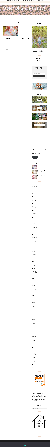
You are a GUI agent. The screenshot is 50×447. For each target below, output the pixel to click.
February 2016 (34, 302)
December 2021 (34, 213)
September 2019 (34, 244)
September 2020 (34, 230)
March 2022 (34, 210)
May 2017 (33, 281)
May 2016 (33, 298)
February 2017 (34, 285)
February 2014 (34, 336)
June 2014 (33, 330)
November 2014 (34, 323)
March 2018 (34, 267)
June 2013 (33, 347)
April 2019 (33, 248)
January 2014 (34, 337)
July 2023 (33, 202)
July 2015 (33, 312)
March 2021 (34, 221)
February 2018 (34, 268)
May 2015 (33, 315)
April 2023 (33, 206)
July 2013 (33, 346)
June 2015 (33, 313)
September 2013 (34, 343)
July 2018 (33, 261)
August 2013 (34, 344)
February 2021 (34, 223)
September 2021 (34, 214)
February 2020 (34, 237)
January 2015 (34, 320)
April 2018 (33, 265)
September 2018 (34, 258)
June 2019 (33, 245)
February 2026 (34, 186)
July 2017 (33, 278)
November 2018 (34, 255)
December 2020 (34, 226)
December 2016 (34, 288)
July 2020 (33, 233)
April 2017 (33, 282)
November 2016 (34, 289)
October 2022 (34, 207)
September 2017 (34, 275)
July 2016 (33, 295)
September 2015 (34, 309)
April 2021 (33, 220)
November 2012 (34, 357)
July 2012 (33, 363)
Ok (25, 445)
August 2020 (34, 231)
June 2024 (33, 196)
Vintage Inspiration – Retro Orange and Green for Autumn (41, 171)
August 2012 (34, 361)
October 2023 (34, 200)
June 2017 (33, 279)
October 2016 (34, 291)
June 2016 (33, 296)
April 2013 (33, 350)
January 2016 (34, 303)
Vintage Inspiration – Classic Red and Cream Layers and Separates (42, 177)
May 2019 (33, 247)
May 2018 (33, 264)
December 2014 (34, 322)
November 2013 (34, 340)
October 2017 (34, 274)
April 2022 (33, 209)
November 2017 (34, 272)
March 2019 (34, 250)
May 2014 (33, 332)
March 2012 (34, 368)
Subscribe (35, 157)
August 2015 (34, 310)
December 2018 (34, 254)
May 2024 (33, 197)
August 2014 (34, 327)
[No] (48, 444)
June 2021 (33, 217)
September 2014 (34, 326)
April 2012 (33, 367)
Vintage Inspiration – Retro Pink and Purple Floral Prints (42, 166)
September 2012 (34, 360)
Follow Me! (39, 136)
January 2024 (34, 199)
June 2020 (33, 234)
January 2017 (34, 286)
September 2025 (34, 189)
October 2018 (34, 257)
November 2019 (34, 241)
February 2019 (34, 251)
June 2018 (33, 262)
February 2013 (34, 353)
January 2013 (34, 354)
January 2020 (34, 238)
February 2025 (34, 193)
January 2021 (34, 224)
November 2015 (34, 306)
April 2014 (33, 333)
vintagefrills (9, 38)
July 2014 (33, 329)
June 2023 (33, 203)
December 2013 (34, 339)
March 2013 (34, 351)
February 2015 (34, 319)
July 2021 (33, 216)
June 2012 (33, 364)
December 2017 (34, 271)
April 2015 (33, 316)
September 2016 (34, 292)
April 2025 (33, 190)
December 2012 (34, 356)
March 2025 (34, 192)
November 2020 (34, 227)
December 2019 (34, 240)
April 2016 (33, 299)
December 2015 (34, 305)
